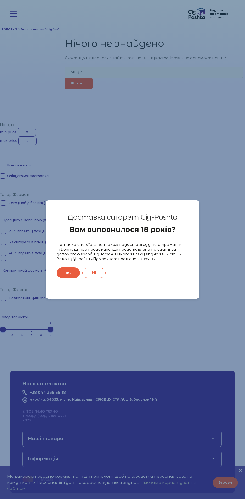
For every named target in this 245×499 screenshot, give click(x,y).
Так (68, 273)
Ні (94, 273)
